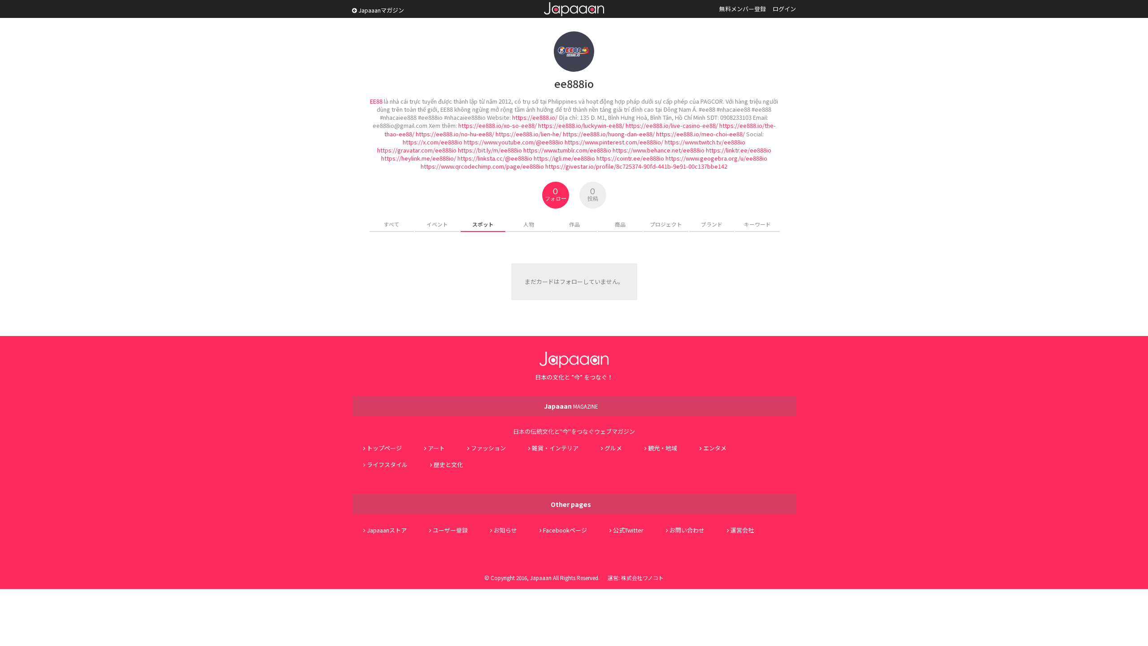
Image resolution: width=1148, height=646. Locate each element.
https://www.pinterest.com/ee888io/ (614, 142)
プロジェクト (666, 224)
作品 (574, 224)
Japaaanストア (387, 530)
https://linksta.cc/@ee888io (494, 158)
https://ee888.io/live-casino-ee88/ (672, 125)
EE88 (376, 101)
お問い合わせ (687, 530)
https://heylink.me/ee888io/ (418, 158)
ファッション (488, 448)
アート (436, 448)
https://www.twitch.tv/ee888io (705, 142)
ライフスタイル (387, 464)
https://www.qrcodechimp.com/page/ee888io (482, 166)
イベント (437, 224)
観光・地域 (662, 448)
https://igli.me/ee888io (564, 158)
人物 (528, 224)
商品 (620, 224)
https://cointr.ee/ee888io (630, 158)
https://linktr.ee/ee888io (738, 150)
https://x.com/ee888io (432, 142)
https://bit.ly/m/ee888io (490, 150)
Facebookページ (565, 530)
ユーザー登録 (450, 530)
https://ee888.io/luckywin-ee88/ (581, 125)
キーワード (757, 224)
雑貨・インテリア (555, 448)
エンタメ (714, 448)
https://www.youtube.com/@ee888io (513, 142)
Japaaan (574, 9)
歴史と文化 (448, 464)
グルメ (613, 448)
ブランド (711, 224)
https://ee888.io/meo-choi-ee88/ (700, 134)
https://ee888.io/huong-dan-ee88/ (609, 134)
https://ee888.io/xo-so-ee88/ (497, 125)
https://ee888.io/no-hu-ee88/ (455, 134)
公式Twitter (628, 530)
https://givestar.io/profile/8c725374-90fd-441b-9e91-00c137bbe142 (636, 166)
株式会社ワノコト (642, 577)
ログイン (784, 8)
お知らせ (505, 530)
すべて (392, 224)
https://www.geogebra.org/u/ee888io (716, 158)
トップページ (384, 448)
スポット (483, 224)
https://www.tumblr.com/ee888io (567, 150)
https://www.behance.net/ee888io (658, 150)
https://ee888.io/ (534, 117)
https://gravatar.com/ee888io (417, 150)
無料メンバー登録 (742, 8)
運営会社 (742, 530)
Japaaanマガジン (380, 10)
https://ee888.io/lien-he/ (528, 134)
